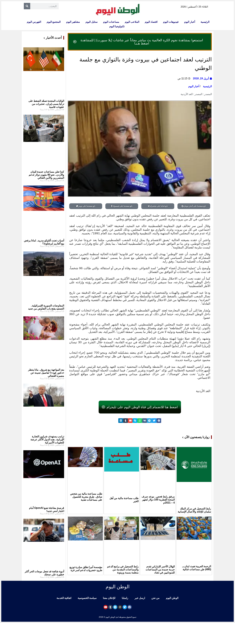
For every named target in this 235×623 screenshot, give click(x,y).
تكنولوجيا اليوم (117, 26)
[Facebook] (129, 607)
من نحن (155, 598)
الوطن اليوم (172, 598)
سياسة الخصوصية (87, 598)
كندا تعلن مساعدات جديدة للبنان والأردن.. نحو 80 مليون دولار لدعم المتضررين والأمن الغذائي (46, 174)
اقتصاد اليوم (151, 21)
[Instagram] (120, 607)
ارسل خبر (140, 598)
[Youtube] (105, 607)
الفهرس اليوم (34, 21)
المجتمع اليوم (54, 21)
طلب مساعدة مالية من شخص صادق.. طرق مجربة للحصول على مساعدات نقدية (86, 496)
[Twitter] (125, 607)
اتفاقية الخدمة (64, 598)
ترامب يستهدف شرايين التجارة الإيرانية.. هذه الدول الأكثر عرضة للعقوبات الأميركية (47, 439)
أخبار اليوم (189, 21)
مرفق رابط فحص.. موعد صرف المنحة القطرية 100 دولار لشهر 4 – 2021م (158, 499)
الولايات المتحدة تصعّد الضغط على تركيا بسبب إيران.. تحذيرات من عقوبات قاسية (46, 103)
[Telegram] (115, 607)
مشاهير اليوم (73, 21)
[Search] (27, 6)
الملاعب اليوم (132, 21)
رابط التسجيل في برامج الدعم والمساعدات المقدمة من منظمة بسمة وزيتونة (123, 569)
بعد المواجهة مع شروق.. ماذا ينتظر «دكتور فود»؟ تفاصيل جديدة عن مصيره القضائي (46, 372)
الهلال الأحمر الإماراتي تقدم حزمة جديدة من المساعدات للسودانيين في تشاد (160, 569)
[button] (159, 420)
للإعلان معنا (109, 598)
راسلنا (125, 598)
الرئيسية (205, 21)
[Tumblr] (110, 607)
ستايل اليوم (92, 21)
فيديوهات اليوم (171, 21)
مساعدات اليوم (111, 21)
